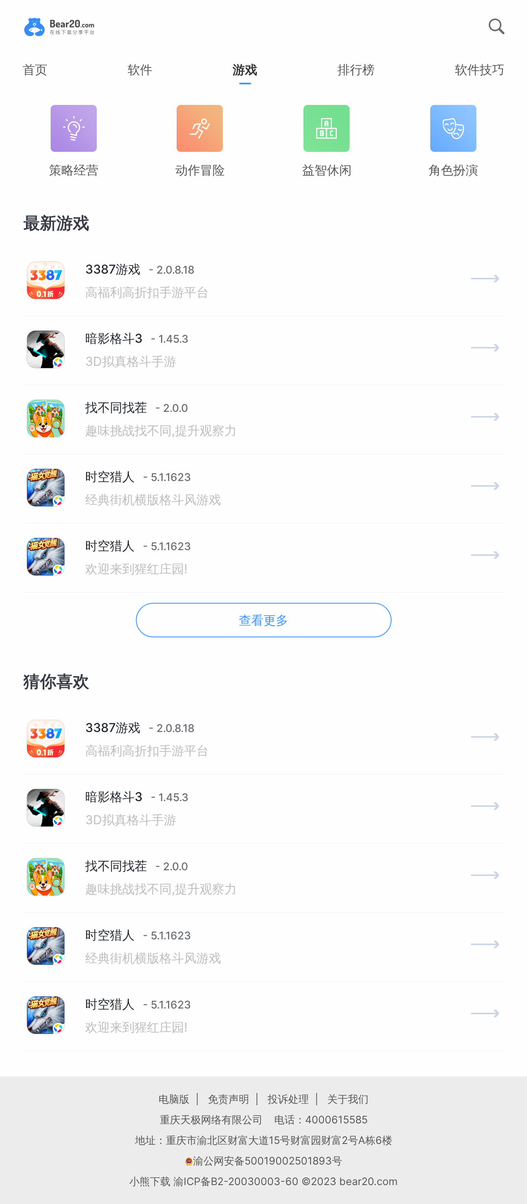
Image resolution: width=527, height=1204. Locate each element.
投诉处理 (288, 1099)
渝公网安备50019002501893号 (267, 1161)
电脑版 (174, 1099)
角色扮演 (453, 170)
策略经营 (73, 170)
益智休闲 (327, 170)
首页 (35, 69)
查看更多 (263, 620)
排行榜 (356, 69)
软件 (140, 69)
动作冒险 (200, 170)
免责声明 (228, 1099)
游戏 (245, 69)
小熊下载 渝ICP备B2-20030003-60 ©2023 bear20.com (263, 1181)
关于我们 (347, 1099)
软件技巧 (479, 69)
